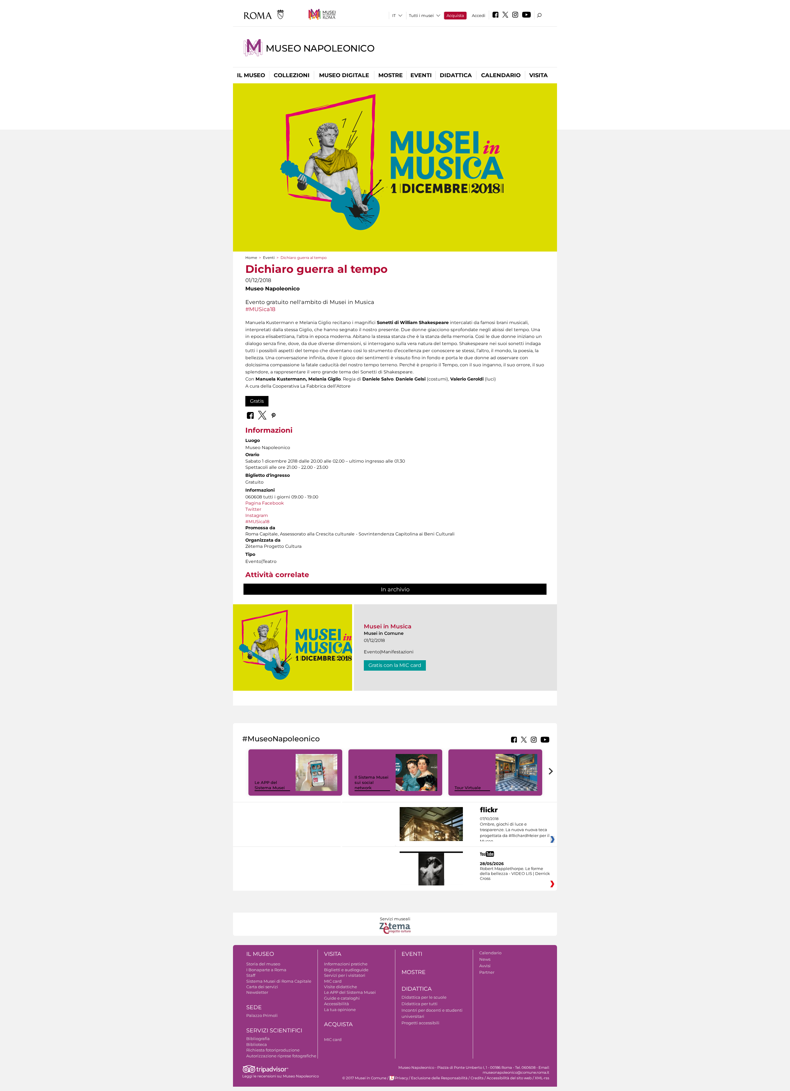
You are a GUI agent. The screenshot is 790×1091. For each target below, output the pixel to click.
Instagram (256, 515)
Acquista (455, 15)
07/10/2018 (515, 830)
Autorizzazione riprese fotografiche (281, 1055)
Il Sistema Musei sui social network (372, 782)
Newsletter (257, 992)
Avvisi (485, 965)
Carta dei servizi (262, 986)
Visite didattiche (340, 986)
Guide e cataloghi (342, 998)
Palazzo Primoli (262, 1015)
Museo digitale (344, 75)
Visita (538, 75)
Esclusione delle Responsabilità (439, 1078)
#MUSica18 (260, 309)
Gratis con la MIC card (394, 665)
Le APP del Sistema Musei (270, 785)
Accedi (478, 15)
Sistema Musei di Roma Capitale (278, 981)
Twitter (253, 509)
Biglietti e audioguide (346, 969)
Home (251, 257)
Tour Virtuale (468, 787)
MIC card (333, 981)
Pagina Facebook (264, 503)
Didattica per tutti (419, 1003)
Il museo (251, 75)
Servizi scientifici (274, 1030)
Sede (254, 1007)
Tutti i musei (421, 15)
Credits (477, 1078)
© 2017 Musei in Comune (364, 1078)
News (484, 959)
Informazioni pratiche (346, 963)
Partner (486, 972)
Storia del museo (263, 963)
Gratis (257, 401)
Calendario (501, 75)
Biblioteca (256, 1044)
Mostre (390, 75)
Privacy (401, 1078)
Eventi (421, 75)
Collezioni (292, 75)
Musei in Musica (387, 626)
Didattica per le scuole (424, 997)
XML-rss (542, 1078)
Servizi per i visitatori (344, 975)
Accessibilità (336, 1003)
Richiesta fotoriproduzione (273, 1049)
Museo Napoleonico (320, 48)
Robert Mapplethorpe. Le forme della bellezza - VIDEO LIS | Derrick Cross (515, 873)
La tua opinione (340, 1009)
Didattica (456, 75)
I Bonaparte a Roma (266, 969)
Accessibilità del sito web (509, 1078)
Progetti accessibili (420, 1022)
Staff (250, 975)
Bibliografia (258, 1038)
